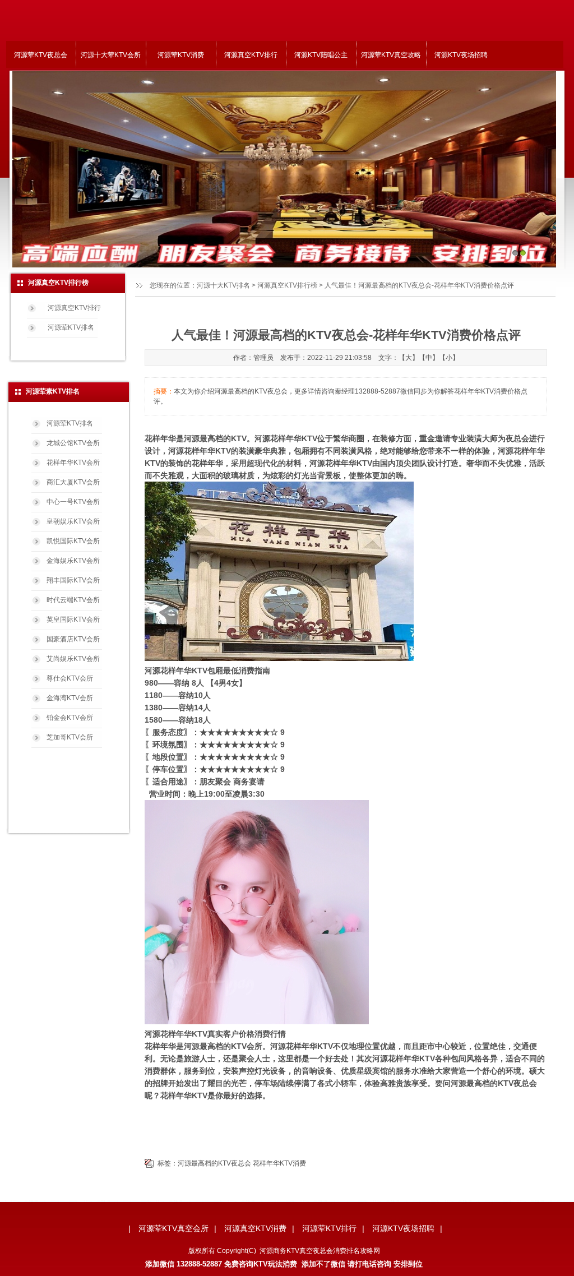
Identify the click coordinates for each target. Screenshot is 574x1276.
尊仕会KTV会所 (70, 678)
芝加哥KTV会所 (70, 737)
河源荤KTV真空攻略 (391, 55)
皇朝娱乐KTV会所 (73, 521)
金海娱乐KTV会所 (73, 561)
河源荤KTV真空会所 (173, 1228)
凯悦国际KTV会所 (73, 541)
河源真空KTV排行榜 (287, 285)
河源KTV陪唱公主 (321, 55)
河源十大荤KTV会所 (111, 55)
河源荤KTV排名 (71, 327)
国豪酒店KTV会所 (73, 639)
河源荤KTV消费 (181, 55)
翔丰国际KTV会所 (73, 580)
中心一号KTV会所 (73, 502)
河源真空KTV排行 (250, 55)
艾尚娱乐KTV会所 (73, 659)
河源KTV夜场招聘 (461, 55)
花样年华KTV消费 (279, 1163)
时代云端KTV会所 (73, 600)
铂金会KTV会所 (70, 718)
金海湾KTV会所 (70, 698)
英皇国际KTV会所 (73, 619)
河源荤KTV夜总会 (40, 55)
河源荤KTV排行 (329, 1228)
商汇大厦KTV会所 (73, 482)
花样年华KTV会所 (73, 462)
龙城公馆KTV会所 (73, 443)
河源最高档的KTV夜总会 (214, 1163)
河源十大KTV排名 (223, 285)
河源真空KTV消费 (255, 1228)
